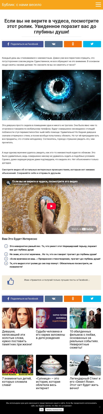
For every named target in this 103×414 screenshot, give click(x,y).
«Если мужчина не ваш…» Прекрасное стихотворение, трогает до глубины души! (55, 258)
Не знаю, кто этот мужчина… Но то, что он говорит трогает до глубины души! (53, 254)
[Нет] (99, 407)
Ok (41, 409)
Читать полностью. (54, 409)
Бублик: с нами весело (21, 4)
